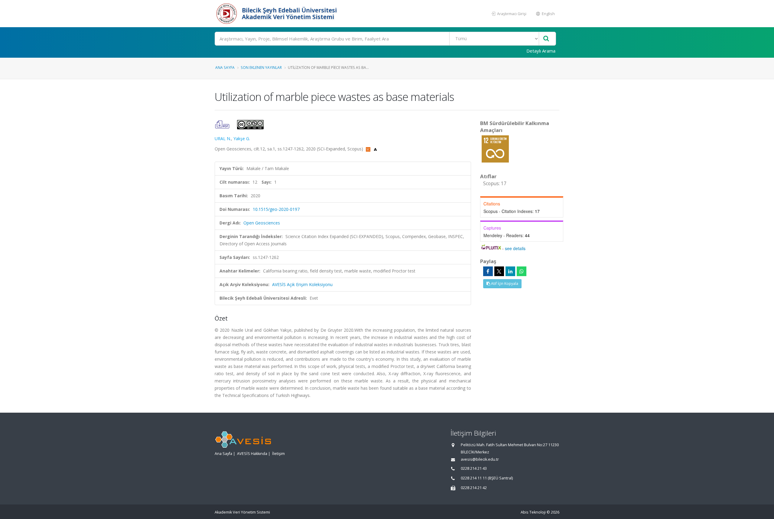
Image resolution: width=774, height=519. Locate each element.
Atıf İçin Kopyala (504, 283)
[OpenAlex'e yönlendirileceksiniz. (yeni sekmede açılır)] (375, 149)
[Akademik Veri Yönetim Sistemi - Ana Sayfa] (227, 13)
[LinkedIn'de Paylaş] (510, 271)
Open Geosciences (261, 223)
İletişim (278, 453)
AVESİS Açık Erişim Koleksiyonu (302, 284)
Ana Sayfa (225, 67)
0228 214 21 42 (474, 487)
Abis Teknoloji (533, 512)
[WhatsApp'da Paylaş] (521, 271)
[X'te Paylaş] (499, 271)
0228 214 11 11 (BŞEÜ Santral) (487, 478)
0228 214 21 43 (474, 468)
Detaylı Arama (540, 51)
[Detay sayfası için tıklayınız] (495, 148)
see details (515, 248)
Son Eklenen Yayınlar (261, 67)
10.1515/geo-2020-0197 (276, 209)
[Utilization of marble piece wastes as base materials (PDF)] (223, 124)
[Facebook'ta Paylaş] (488, 271)
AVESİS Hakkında (252, 453)
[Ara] (546, 39)
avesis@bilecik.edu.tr (480, 459)
